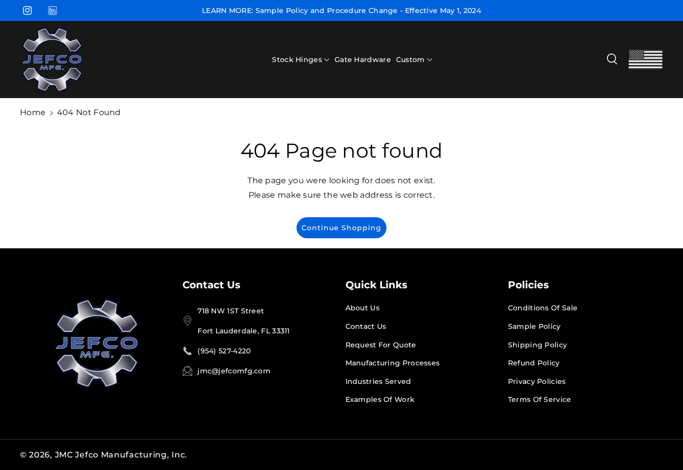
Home (33, 112)
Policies (528, 285)
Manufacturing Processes (393, 362)
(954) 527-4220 (224, 350)
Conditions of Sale (543, 307)
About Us (363, 307)
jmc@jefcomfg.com (234, 370)
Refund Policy (534, 362)
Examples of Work (380, 399)
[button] (301, 59)
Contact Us (211, 285)
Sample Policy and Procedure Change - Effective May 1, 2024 (368, 10)
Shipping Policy (538, 344)
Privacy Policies (537, 381)
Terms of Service (540, 399)
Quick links (377, 285)
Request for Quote (381, 344)
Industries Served (379, 381)
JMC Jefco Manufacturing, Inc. (121, 454)
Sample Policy (534, 326)
